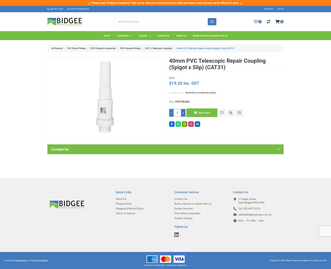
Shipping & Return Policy (130, 208)
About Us (121, 199)
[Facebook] (172, 124)
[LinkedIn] (197, 124)
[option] (165, 3)
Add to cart (204, 112)
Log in (280, 9)
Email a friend (239, 113)
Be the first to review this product (201, 93)
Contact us (180, 199)
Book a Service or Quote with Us (193, 203)
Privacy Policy (124, 203)
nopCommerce (21, 260)
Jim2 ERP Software (40, 260)
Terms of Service (125, 213)
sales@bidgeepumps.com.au (254, 214)
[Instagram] (191, 124)
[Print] (184, 124)
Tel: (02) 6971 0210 (249, 208)
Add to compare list (231, 113)
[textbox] (161, 21)
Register (268, 9)
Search (212, 21)
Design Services (183, 208)
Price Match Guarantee (187, 213)
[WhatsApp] (178, 124)
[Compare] (268, 22)
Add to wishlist (222, 113)
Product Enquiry (183, 218)
